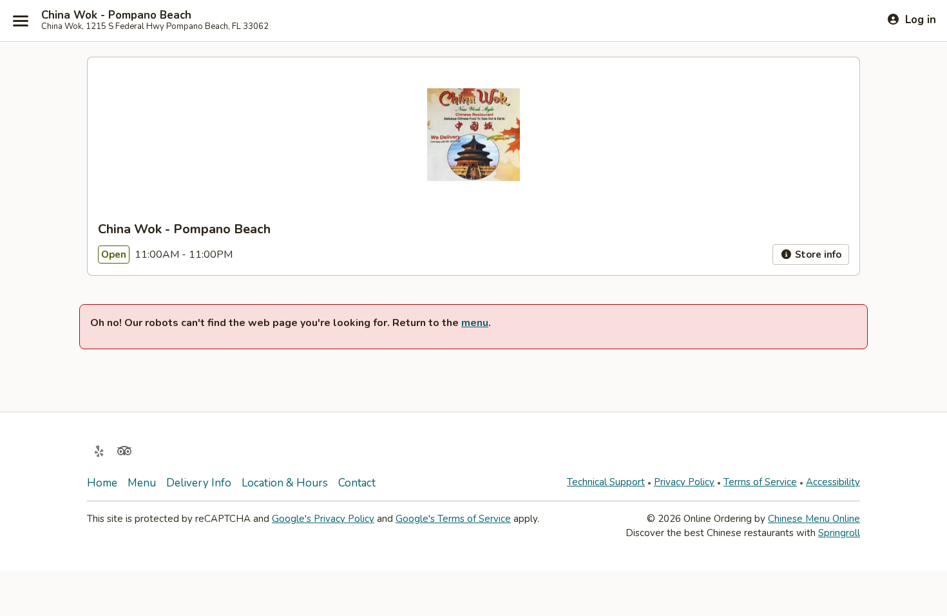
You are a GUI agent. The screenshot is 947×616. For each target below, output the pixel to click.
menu (474, 323)
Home (102, 483)
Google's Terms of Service (453, 518)
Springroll (839, 532)
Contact (357, 483)
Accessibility (833, 482)
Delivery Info (198, 483)
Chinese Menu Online (814, 518)
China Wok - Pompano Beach (116, 15)
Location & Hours (285, 483)
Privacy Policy (684, 482)
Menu (142, 483)
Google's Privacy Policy (323, 518)
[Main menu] (20, 20)
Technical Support (606, 482)
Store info (816, 254)
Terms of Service (760, 482)
